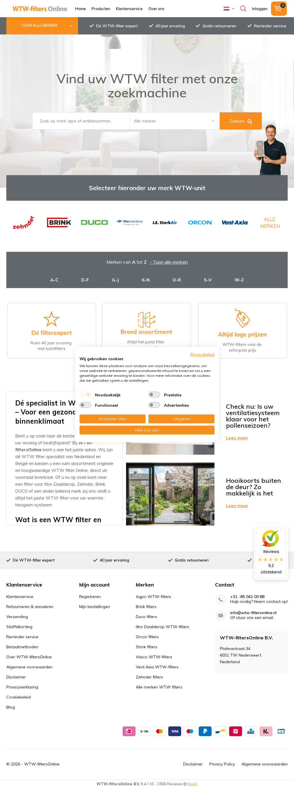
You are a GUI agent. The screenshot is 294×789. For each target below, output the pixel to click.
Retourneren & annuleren (29, 606)
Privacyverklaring (22, 687)
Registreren (90, 596)
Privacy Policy (222, 764)
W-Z (239, 280)
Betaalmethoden (22, 646)
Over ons (156, 8)
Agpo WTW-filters (153, 596)
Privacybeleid (202, 354)
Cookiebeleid (18, 697)
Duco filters (146, 616)
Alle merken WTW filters (159, 687)
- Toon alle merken (169, 262)
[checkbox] (85, 395)
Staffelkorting (19, 626)
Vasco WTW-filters (154, 656)
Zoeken (237, 121)
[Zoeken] (243, 8)
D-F (85, 280)
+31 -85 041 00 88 (247, 596)
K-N (146, 280)
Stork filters (146, 646)
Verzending (17, 616)
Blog (10, 707)
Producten (101, 8)
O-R (177, 280)
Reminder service (270, 25)
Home (80, 8)
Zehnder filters (149, 677)
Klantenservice (129, 8)
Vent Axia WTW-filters (157, 667)
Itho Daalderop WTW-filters (162, 626)
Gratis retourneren (219, 25)
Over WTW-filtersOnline (29, 656)
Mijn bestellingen (94, 606)
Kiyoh (193, 784)
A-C (54, 280)
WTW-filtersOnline (41, 764)
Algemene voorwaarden (29, 667)
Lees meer (237, 438)
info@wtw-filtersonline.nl (253, 612)
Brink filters (146, 606)
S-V (208, 280)
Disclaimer (16, 677)
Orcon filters (147, 636)
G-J (115, 280)
